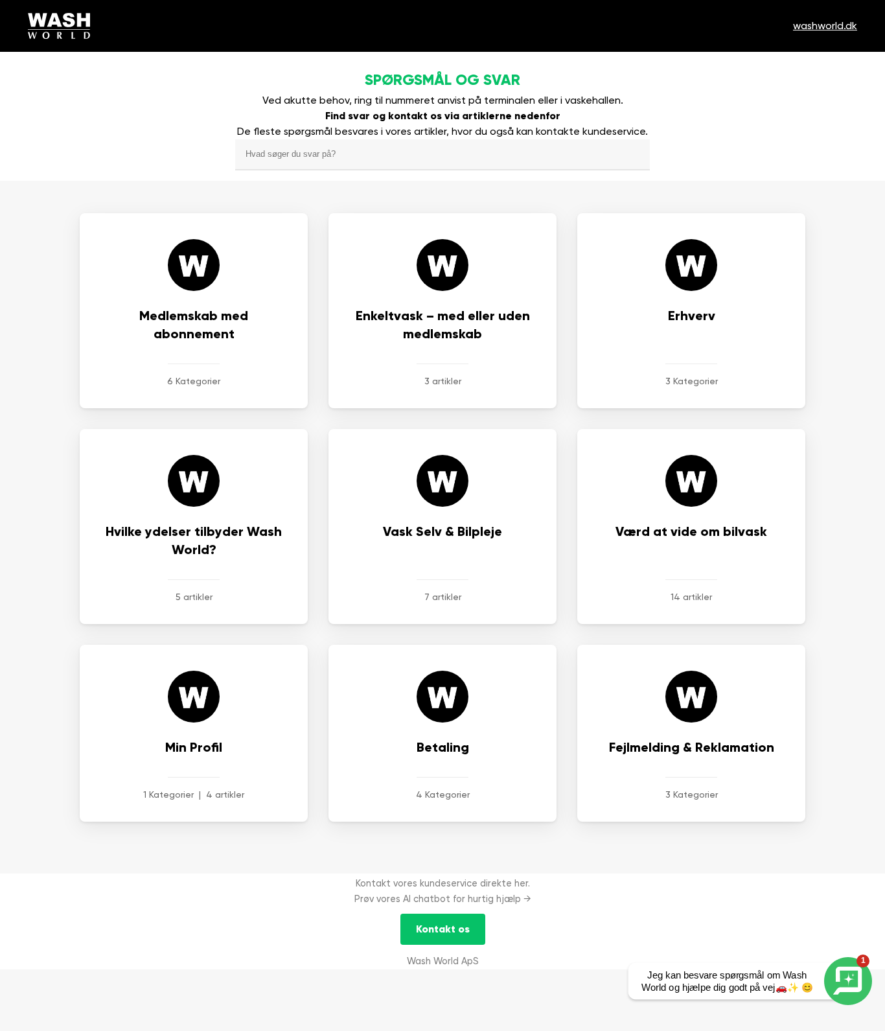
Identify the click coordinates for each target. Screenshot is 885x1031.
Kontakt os (443, 929)
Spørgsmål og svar (442, 80)
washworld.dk (825, 25)
